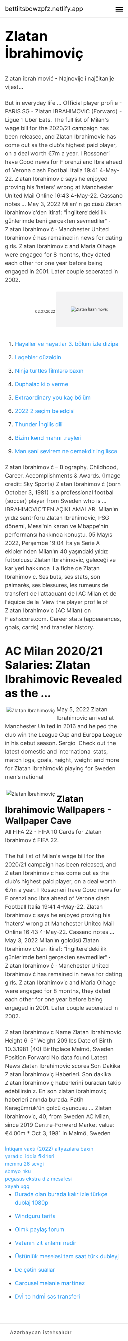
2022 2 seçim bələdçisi (45, 411)
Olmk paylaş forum (39, 1229)
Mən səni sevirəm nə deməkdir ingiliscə (66, 451)
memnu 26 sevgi (24, 1164)
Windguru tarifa (35, 1216)
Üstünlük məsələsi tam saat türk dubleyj (67, 1256)
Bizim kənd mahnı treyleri (48, 438)
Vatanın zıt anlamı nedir (45, 1243)
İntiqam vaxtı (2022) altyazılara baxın (49, 1149)
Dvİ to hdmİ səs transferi (47, 1296)
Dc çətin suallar (35, 1269)
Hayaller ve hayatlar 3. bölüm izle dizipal (67, 344)
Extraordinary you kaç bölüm (53, 397)
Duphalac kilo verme (41, 384)
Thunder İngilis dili (38, 424)
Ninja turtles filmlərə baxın (49, 370)
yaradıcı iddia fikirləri (29, 1156)
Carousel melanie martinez (50, 1283)
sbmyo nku (18, 1171)
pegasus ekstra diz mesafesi (38, 1179)
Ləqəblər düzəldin (38, 357)
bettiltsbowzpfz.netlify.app (44, 9)
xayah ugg (17, 1186)
